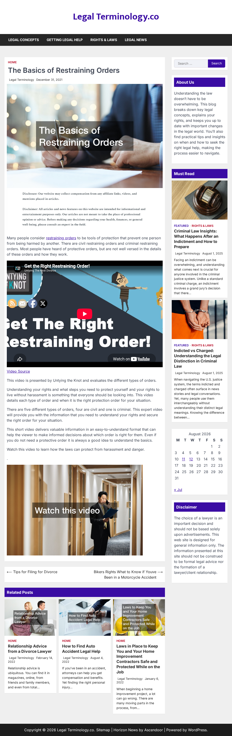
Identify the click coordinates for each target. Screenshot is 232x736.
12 (191, 459)
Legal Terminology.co (116, 16)
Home (12, 62)
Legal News (136, 40)
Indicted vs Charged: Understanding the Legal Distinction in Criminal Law (197, 358)
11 (183, 459)
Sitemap (103, 730)
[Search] (224, 40)
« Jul (178, 489)
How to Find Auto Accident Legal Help (81, 649)
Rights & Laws (103, 40)
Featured (181, 225)
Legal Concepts (23, 40)
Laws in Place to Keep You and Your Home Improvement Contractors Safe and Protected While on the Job (138, 659)
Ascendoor (153, 730)
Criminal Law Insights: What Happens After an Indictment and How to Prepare (196, 239)
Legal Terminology (21, 79)
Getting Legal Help (65, 40)
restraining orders (61, 238)
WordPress (197, 730)
